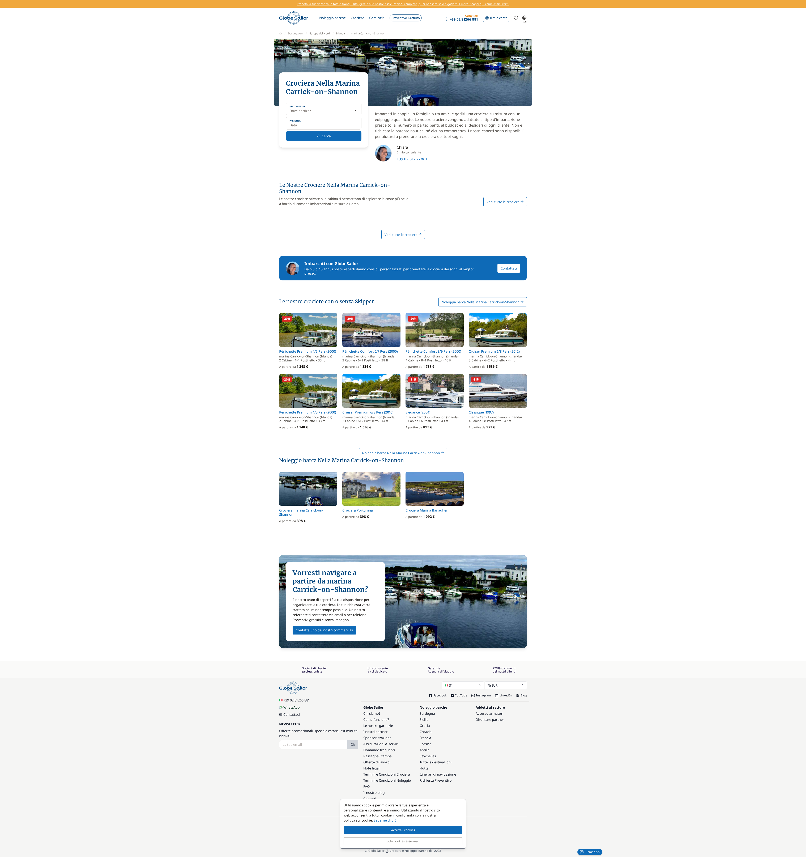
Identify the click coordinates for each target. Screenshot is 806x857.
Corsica (425, 744)
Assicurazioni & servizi (381, 744)
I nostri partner (375, 731)
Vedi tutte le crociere (503, 202)
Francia (425, 737)
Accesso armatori (489, 713)
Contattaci (509, 268)
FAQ (366, 786)
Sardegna (427, 713)
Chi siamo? (371, 713)
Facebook (439, 695)
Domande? (592, 852)
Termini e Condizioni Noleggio (387, 780)
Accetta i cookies (403, 830)
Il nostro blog (374, 792)
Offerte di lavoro (376, 762)
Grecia (425, 725)
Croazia (426, 731)
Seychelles (428, 756)
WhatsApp (291, 707)
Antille (424, 750)
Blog (524, 695)
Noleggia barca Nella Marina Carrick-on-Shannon (481, 302)
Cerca (326, 136)
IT (450, 685)
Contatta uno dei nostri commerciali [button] (324, 630)
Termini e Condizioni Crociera (386, 774)
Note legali (371, 768)
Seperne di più (385, 820)
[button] (332, 18)
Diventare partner (490, 719)
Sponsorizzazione (377, 737)
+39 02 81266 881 (412, 158)
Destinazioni (295, 33)
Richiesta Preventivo (436, 780)
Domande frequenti (379, 750)
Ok (353, 744)
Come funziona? (376, 719)
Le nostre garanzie (378, 725)
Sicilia (424, 719)
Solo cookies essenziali (403, 841)
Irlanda (340, 33)
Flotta (424, 768)
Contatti (369, 798)
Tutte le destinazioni (435, 762)
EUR (494, 685)
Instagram (483, 695)
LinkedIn (506, 695)
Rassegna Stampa (377, 756)
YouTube (461, 695)
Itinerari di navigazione (438, 774)
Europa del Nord (319, 33)
